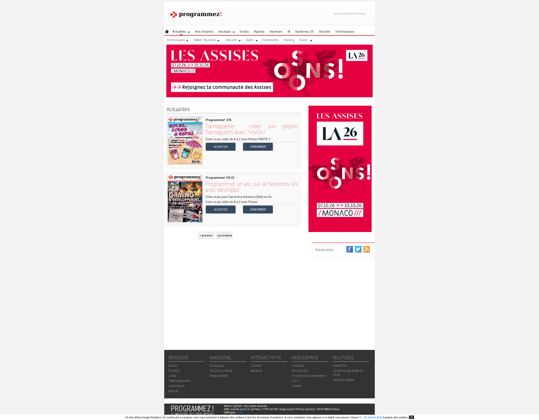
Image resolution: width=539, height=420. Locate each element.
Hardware (276, 31)
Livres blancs (176, 386)
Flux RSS (174, 370)
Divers (302, 40)
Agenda (259, 31)
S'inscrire (359, 13)
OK (411, 417)
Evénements (270, 40)
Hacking (288, 40)
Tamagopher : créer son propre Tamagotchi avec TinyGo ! (251, 129)
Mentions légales (343, 379)
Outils (248, 40)
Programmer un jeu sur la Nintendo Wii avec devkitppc (251, 187)
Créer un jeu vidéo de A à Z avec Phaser (231, 202)
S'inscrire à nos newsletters (309, 375)
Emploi (244, 31)
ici (360, 417)
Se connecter (342, 13)
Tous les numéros (220, 370)
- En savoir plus (372, 417)
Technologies (174, 40)
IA (289, 31)
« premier (206, 235)
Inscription (298, 365)
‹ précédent (224, 235)
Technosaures (344, 31)
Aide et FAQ (340, 365)
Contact (296, 386)
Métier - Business (203, 40)
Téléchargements (179, 381)
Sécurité (229, 40)
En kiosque (216, 365)
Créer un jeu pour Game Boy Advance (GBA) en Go (238, 197)
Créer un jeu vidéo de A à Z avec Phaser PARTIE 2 (237, 139)
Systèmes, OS (304, 31)
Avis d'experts (204, 31)
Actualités (178, 32)
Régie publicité (218, 375)
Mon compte (299, 370)
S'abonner (258, 146)
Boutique (223, 32)
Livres (172, 375)
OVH (240, 412)
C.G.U (295, 381)
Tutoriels (256, 365)
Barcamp (256, 370)
